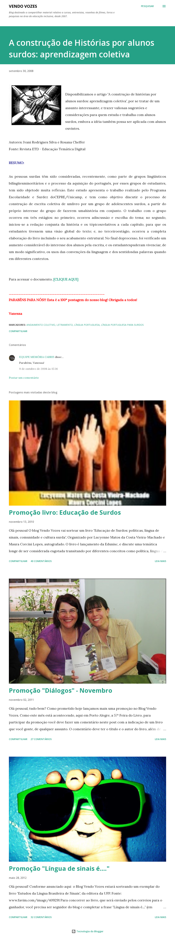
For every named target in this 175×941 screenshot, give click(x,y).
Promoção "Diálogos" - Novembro (60, 690)
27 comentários (41, 739)
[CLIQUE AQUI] (65, 279)
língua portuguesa (87, 324)
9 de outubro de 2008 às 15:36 (38, 368)
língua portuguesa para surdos (122, 324)
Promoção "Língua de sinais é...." (59, 868)
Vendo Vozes (23, 6)
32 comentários (41, 917)
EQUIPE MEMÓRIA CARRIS (36, 357)
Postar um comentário (24, 377)
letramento (65, 324)
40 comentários (41, 561)
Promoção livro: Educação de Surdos (65, 512)
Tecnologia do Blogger (89, 931)
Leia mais (160, 561)
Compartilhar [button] (18, 331)
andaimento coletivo (40, 324)
